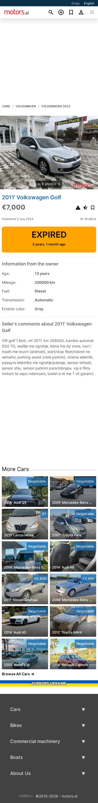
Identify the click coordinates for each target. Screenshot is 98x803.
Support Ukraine (49, 683)
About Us (20, 773)
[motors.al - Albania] (26, 795)
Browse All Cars (16, 674)
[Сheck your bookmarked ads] (71, 12)
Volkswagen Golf (55, 106)
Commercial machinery (35, 741)
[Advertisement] (49, 62)
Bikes (16, 725)
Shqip (75, 3)
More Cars (15, 469)
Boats (16, 757)
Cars (6, 106)
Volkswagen (26, 106)
